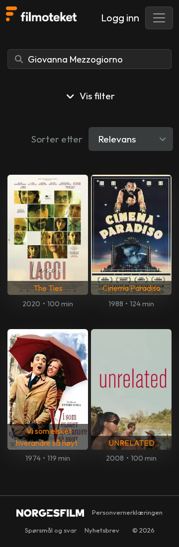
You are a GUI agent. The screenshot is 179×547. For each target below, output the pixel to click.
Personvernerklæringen (127, 512)
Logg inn (120, 17)
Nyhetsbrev (102, 530)
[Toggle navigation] (159, 17)
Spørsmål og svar (51, 530)
